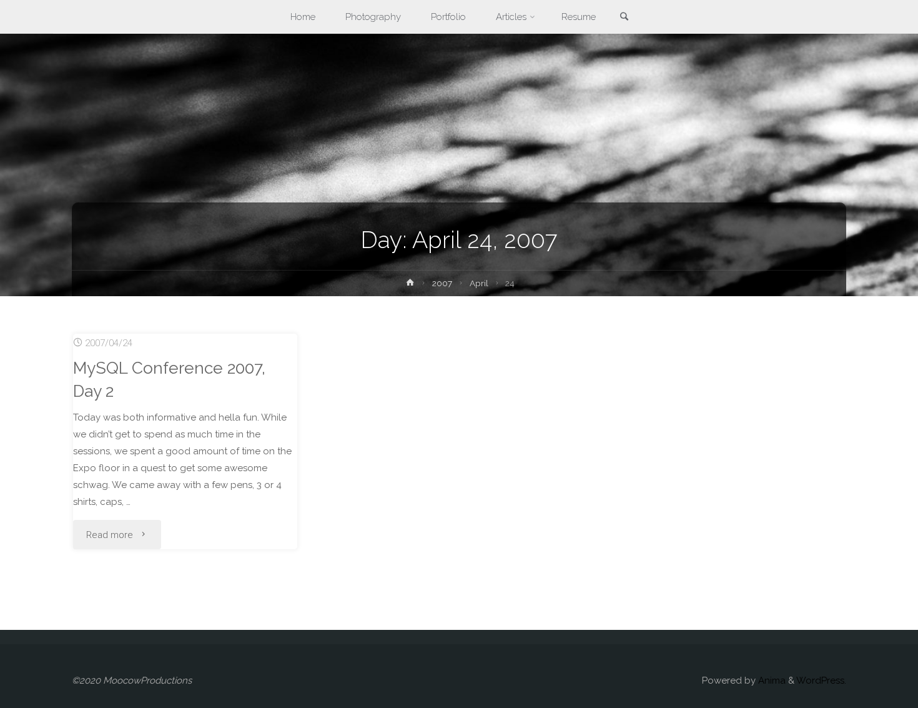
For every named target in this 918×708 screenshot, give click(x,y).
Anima (771, 680)
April (479, 283)
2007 (442, 283)
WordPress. (821, 680)
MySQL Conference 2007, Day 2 (169, 379)
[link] (624, 17)
